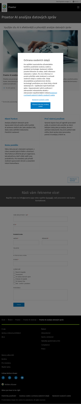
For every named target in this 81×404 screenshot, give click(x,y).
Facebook (3, 377)
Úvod (3, 320)
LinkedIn (15, 377)
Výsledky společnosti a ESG (50, 341)
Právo (43, 349)
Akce (3, 337)
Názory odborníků (8, 355)
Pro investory (6, 363)
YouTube (22, 377)
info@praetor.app (26, 198)
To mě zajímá (10, 88)
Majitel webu (6, 367)
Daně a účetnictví (47, 337)
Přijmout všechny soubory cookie (40, 105)
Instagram (9, 377)
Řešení (10, 320)
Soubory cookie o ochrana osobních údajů (34, 396)
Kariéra (4, 359)
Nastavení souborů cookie (40, 100)
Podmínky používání (9, 396)
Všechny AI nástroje (73, 180)
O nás (4, 329)
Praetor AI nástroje (29, 320)
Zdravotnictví (45, 333)
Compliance (45, 345)
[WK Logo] (9, 384)
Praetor (18, 320)
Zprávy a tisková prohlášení (11, 333)
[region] (40, 82)
